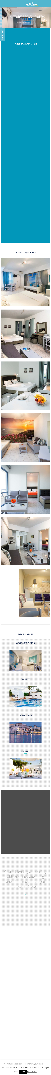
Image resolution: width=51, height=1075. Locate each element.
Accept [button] (23, 1072)
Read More (32, 1071)
